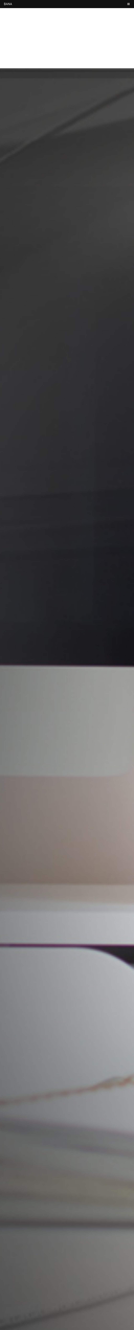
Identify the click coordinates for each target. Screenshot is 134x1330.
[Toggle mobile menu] (128, 4)
